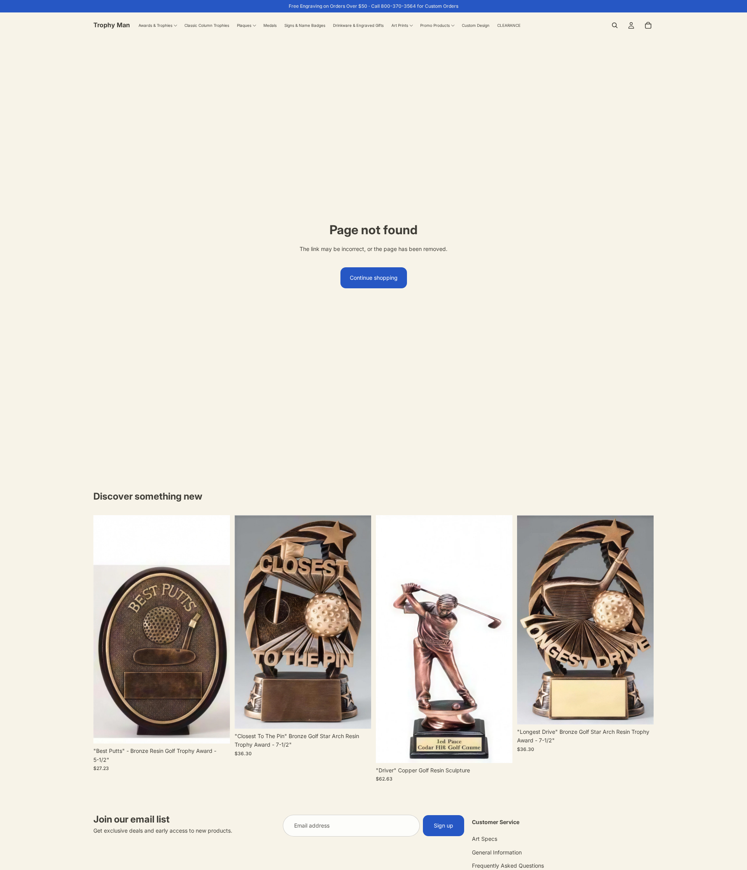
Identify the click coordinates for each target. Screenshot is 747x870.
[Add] (218, 731)
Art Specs (484, 838)
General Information (497, 852)
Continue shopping (374, 277)
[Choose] (500, 751)
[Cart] (648, 25)
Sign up (443, 825)
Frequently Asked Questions (508, 865)
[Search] (614, 25)
